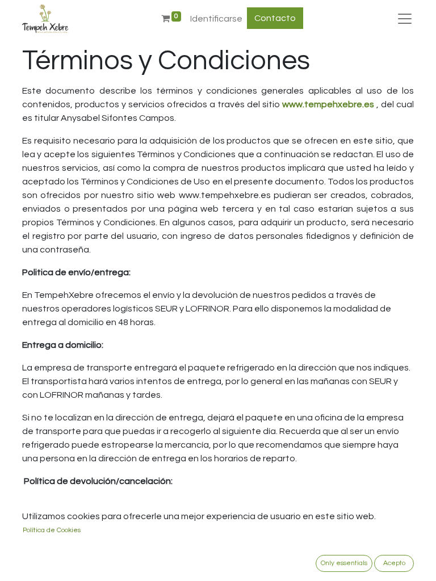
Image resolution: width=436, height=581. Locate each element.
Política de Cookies (52, 530)
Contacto (275, 18)
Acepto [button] (394, 563)
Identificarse (216, 18)
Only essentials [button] (344, 563)
